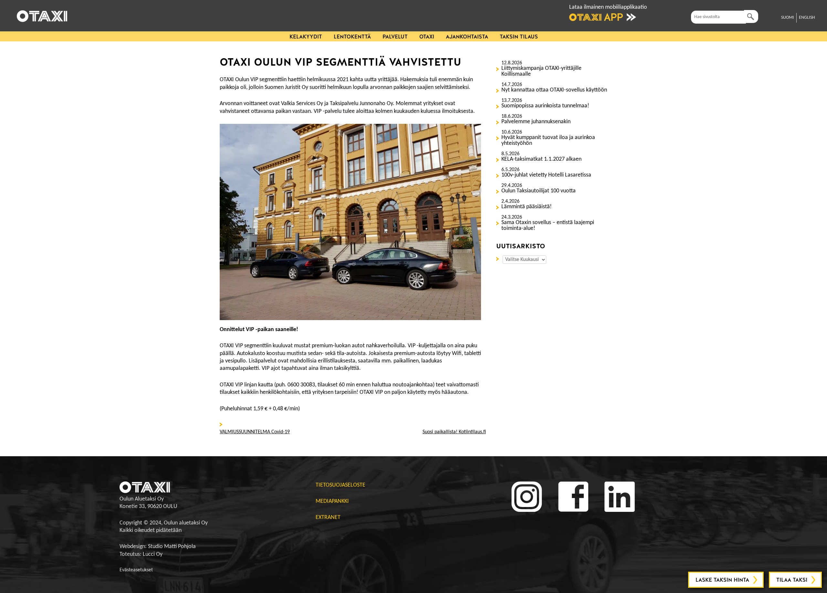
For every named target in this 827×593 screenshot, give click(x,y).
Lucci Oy (152, 554)
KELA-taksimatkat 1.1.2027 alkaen (541, 159)
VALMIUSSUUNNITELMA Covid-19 (255, 432)
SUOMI (787, 17)
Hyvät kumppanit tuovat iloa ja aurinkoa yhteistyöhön (548, 140)
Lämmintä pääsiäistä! (526, 207)
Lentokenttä (352, 36)
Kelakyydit (305, 36)
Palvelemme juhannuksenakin (536, 122)
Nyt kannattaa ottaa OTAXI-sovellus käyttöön (554, 90)
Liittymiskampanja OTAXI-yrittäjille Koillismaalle (541, 71)
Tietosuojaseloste (340, 485)
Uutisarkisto (498, 258)
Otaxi (426, 36)
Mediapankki (332, 501)
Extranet (328, 517)
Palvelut (395, 36)
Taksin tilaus (519, 36)
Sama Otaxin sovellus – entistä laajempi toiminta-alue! (547, 226)
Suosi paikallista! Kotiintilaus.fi (454, 432)
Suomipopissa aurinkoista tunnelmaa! (545, 106)
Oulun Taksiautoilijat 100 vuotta (538, 191)
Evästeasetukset (136, 570)
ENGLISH (807, 17)
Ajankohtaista (467, 36)
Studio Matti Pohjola (172, 547)
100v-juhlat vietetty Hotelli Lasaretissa (546, 175)
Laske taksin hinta (722, 580)
